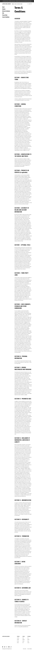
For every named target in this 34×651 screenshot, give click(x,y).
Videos (28, 641)
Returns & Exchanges (6, 11)
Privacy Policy (4, 15)
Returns (23, 641)
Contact (28, 642)
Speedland (4, 648)
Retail (3, 7)
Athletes (28, 639)
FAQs (3, 13)
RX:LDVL (18, 641)
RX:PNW (18, 639)
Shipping (3, 9)
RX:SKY (18, 642)
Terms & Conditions (5, 17)
